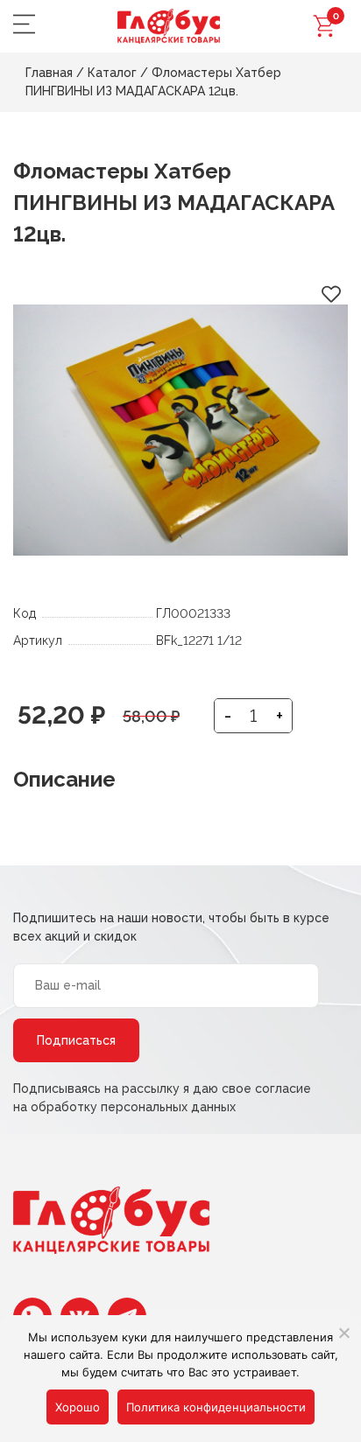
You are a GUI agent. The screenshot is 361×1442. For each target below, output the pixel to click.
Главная (49, 73)
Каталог (112, 73)
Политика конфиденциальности (216, 1407)
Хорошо (77, 1407)
